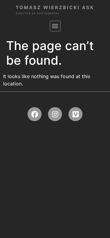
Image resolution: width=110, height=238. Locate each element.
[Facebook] (35, 114)
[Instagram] (55, 114)
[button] (55, 26)
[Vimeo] (75, 114)
